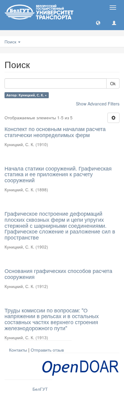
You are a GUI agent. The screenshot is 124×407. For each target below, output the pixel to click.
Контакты (18, 350)
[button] (98, 22)
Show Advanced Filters (97, 104)
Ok (113, 83)
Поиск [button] (11, 42)
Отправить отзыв (47, 350)
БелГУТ (40, 389)
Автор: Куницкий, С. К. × (26, 95)
